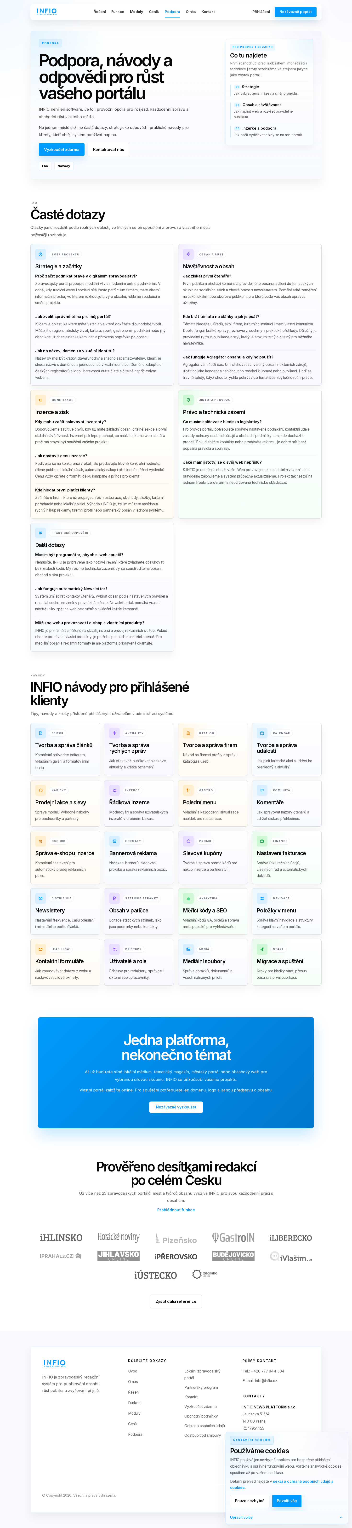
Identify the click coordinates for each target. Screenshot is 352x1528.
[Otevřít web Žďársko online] (204, 1274)
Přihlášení (261, 11)
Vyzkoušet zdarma (61, 149)
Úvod (132, 1371)
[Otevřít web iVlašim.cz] (291, 1256)
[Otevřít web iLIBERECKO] (291, 1238)
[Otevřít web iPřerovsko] (176, 1256)
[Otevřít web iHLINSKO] (61, 1238)
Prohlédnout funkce (176, 1209)
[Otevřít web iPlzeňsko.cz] (176, 1238)
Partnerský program (201, 1387)
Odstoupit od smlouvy (202, 1435)
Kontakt (208, 11)
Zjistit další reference (176, 1301)
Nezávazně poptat (295, 12)
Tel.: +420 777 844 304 (263, 1371)
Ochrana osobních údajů (204, 1426)
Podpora (172, 11)
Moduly (136, 11)
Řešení (100, 11)
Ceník (154, 11)
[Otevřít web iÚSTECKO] (156, 1274)
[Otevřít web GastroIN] (233, 1238)
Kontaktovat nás (108, 149)
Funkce (117, 11)
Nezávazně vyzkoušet (176, 1107)
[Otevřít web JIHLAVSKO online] (119, 1256)
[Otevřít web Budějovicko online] (233, 1256)
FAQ (45, 166)
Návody (64, 166)
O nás (191, 11)
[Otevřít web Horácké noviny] (119, 1238)
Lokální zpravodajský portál (202, 1374)
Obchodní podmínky (201, 1416)
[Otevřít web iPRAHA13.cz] (61, 1256)
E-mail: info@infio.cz (260, 1380)
